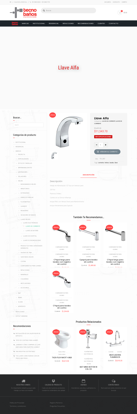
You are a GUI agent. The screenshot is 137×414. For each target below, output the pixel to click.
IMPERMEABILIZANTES (25, 168)
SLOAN (20, 302)
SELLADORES (22, 176)
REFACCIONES (68, 23)
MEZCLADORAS (25, 283)
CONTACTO (116, 2)
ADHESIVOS (21, 306)
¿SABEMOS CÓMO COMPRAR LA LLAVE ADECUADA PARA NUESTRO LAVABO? (28, 346)
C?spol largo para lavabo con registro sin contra (62, 262)
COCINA (111, 352)
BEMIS (20, 297)
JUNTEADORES (22, 172)
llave (116, 163)
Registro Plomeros (56, 403)
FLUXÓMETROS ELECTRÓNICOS (88, 353)
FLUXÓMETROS (25, 202)
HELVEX (89, 364)
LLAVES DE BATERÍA (32, 230)
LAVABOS (24, 206)
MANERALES (24, 274)
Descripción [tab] (88, 175)
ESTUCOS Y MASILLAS (25, 163)
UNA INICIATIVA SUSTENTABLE (25, 351)
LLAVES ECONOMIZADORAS (32, 240)
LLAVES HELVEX (25, 219)
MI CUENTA (108, 2)
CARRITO (124, 2)
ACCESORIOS (25, 288)
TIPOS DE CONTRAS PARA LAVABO (27, 340)
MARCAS (25, 23)
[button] (61, 363)
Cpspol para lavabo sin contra (88, 261)
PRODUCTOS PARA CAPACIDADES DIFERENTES (31, 247)
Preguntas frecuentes (57, 406)
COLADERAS (24, 279)
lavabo (112, 163)
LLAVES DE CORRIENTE (108, 121)
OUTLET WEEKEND (21, 316)
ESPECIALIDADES (23, 159)
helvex (107, 163)
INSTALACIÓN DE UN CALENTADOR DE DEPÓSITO (28, 334)
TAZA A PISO (61, 352)
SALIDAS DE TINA (26, 252)
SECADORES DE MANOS (28, 215)
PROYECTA (21, 154)
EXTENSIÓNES (25, 193)
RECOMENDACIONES (86, 23)
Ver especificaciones (103, 137)
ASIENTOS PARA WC (27, 197)
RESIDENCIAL (54, 23)
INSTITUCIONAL (39, 23)
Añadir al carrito (108, 152)
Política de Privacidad (17, 403)
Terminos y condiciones (18, 406)
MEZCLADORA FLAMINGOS (115, 356)
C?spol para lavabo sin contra (62, 307)
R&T (19, 293)
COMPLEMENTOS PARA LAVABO (61, 248)
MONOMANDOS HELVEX (28, 184)
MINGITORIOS (25, 189)
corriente (101, 163)
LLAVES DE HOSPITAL (30, 236)
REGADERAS (24, 210)
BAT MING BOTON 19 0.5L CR (88, 368)
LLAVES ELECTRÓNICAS (30, 223)
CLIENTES (101, 23)
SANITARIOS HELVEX (27, 257)
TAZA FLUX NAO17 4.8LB (62, 357)
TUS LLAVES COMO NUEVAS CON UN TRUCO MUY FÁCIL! (27, 357)
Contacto (113, 23)
